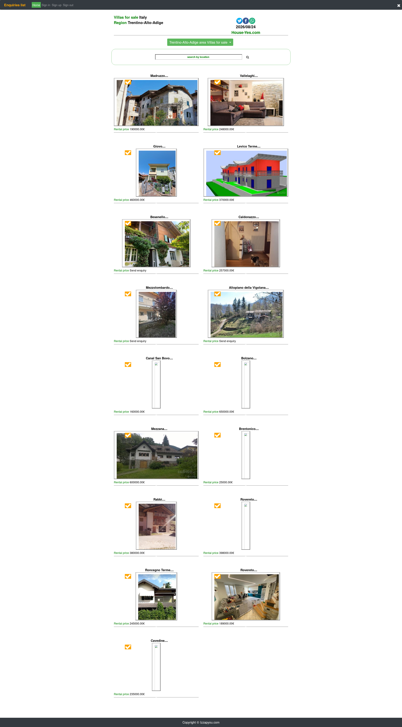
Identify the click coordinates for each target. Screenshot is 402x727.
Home (36, 5)
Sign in (46, 5)
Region (138, 22)
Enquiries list (14, 4)
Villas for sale (130, 17)
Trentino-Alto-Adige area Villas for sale (198, 42)
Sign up (56, 5)
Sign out (68, 5)
